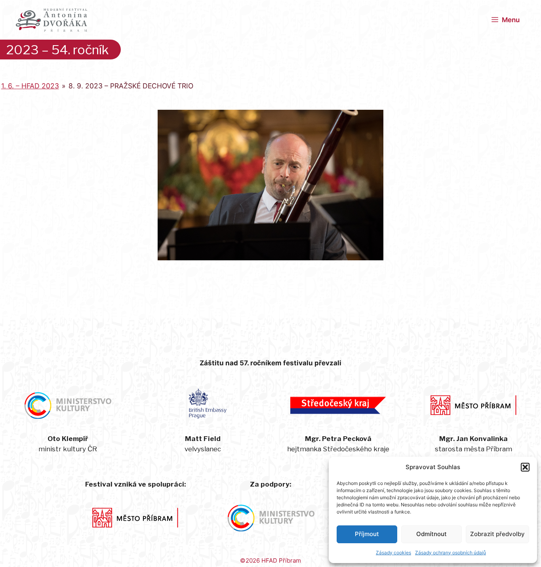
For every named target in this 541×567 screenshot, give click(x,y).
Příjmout (367, 534)
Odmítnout (431, 534)
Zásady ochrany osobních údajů (450, 553)
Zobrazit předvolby (497, 534)
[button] (525, 467)
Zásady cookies (393, 553)
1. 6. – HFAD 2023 (30, 86)
